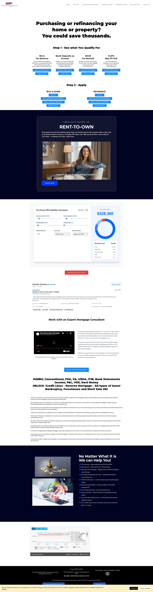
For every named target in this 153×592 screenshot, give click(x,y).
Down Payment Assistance (90, 4)
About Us (76, 4)
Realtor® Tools (135, 4)
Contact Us (146, 4)
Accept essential (145, 588)
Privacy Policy (99, 570)
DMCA (118, 570)
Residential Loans (107, 4)
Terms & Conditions (109, 570)
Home (68, 4)
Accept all (134, 588)
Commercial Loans (121, 4)
